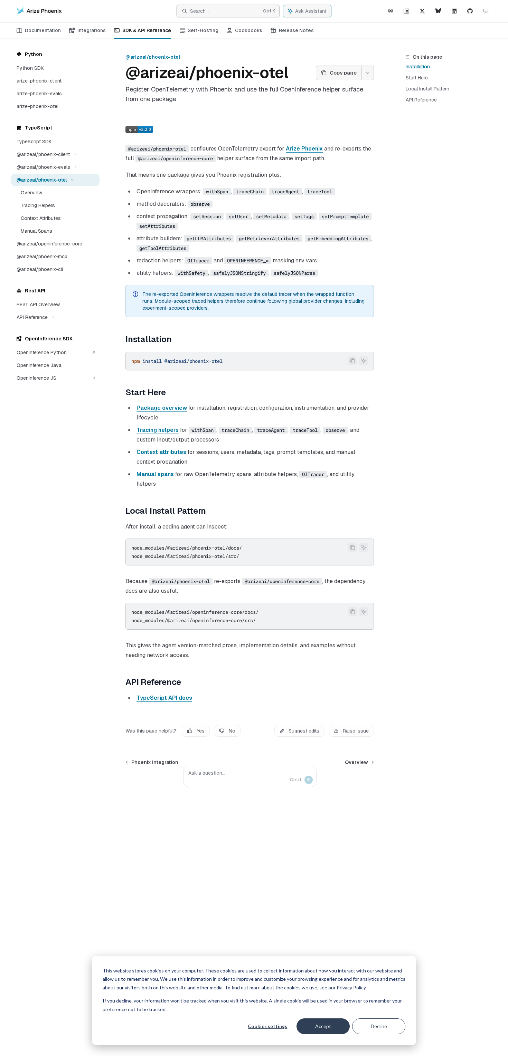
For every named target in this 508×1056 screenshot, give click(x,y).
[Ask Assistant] (363, 360)
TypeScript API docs (164, 697)
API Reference (421, 100)
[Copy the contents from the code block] (352, 360)
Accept (323, 1026)
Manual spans (155, 474)
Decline (379, 1026)
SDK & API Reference (146, 30)
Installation (418, 67)
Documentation (43, 30)
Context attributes (161, 452)
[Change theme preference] (485, 11)
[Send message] (308, 780)
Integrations (91, 30)
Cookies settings (267, 1026)
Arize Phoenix (304, 148)
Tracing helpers (158, 430)
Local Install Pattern (427, 89)
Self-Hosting (203, 30)
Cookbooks (248, 30)
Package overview (162, 407)
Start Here (417, 78)
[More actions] (367, 73)
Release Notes (296, 30)
